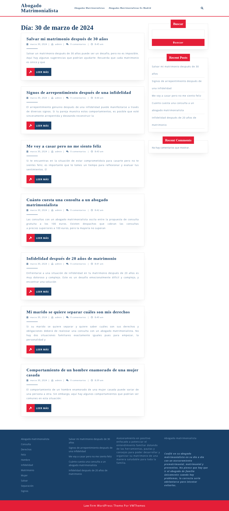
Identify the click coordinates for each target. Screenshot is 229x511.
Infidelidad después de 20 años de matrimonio (71, 258)
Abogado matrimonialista (35, 439)
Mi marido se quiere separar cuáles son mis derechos (78, 312)
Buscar (178, 24)
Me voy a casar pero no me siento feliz (63, 146)
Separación (27, 485)
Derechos (26, 449)
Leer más (43, 71)
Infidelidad (27, 465)
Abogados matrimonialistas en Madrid (130, 8)
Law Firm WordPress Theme (103, 505)
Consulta (26, 444)
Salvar (24, 480)
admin (58, 44)
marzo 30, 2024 (38, 44)
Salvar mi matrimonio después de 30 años (67, 39)
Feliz (23, 454)
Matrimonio (27, 470)
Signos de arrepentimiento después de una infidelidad (78, 92)
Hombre (25, 459)
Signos (24, 491)
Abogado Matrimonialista (39, 8)
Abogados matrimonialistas (89, 8)
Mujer (24, 475)
